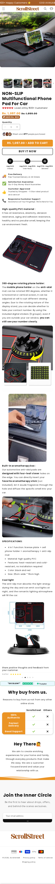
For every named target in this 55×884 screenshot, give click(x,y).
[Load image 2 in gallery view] (18, 83)
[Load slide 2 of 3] (27, 677)
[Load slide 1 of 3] (25, 677)
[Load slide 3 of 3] (30, 677)
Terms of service (45, 858)
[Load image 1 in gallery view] (8, 83)
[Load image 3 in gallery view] (27, 83)
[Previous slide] (22, 677)
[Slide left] (2, 83)
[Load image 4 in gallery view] (37, 83)
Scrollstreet (15, 858)
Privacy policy (29, 858)
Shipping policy (29, 862)
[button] (3, 9)
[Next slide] (32, 677)
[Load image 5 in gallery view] (47, 83)
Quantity (7, 122)
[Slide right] (53, 83)
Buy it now (27, 151)
